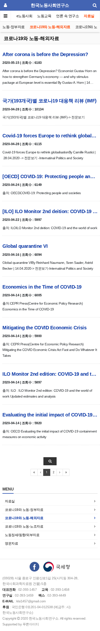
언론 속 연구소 (67, 16)
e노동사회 (25, 16)
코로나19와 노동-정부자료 (24, 510)
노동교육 (44, 16)
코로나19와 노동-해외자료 (50, 27)
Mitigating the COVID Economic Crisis (44, 327)
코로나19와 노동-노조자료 (24, 526)
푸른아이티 (31, 624)
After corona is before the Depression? (45, 54)
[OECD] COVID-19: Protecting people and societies (50, 176)
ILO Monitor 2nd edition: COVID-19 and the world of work (50, 374)
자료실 (89, 16)
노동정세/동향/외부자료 (22, 535)
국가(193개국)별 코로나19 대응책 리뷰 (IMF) (49, 100)
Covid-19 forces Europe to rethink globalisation (50, 135)
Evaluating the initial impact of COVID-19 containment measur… (50, 414)
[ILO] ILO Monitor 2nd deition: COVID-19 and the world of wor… (50, 211)
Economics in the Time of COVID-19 (42, 287)
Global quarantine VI (25, 246)
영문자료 (11, 543)
